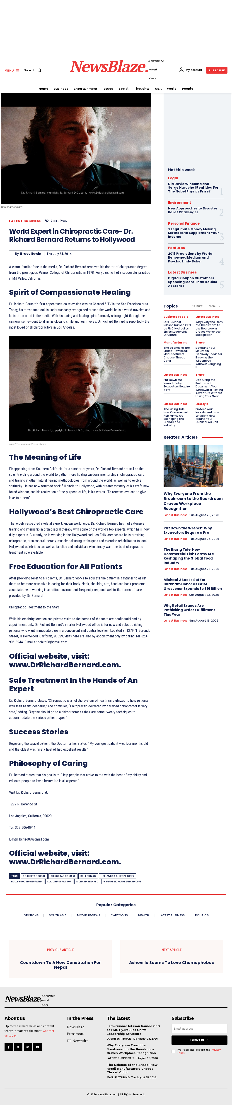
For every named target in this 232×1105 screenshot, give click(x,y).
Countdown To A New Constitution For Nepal (60, 965)
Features (176, 248)
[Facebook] (9, 1047)
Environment (179, 202)
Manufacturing (175, 342)
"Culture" (197, 306)
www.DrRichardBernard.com (122, 881)
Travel (200, 342)
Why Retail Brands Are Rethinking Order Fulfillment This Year (189, 610)
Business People (176, 316)
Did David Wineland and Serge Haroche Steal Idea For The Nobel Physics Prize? (193, 188)
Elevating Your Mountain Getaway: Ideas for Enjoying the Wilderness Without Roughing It (209, 357)
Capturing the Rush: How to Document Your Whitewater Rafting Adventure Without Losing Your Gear (209, 388)
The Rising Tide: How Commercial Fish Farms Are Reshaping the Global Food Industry (176, 417)
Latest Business (25, 221)
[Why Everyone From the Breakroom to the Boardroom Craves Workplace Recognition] (193, 466)
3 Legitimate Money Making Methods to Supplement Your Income (193, 233)
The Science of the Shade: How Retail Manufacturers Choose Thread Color (177, 354)
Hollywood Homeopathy (26, 881)
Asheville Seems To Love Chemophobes (171, 962)
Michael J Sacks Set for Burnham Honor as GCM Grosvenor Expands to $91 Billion (193, 584)
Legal (173, 178)
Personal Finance (184, 223)
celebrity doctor (34, 876)
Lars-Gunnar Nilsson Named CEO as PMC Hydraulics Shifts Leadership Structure (177, 328)
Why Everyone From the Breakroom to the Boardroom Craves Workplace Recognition (209, 328)
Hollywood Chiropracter (117, 876)
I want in (197, 1040)
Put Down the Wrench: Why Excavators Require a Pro (177, 385)
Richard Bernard (87, 881)
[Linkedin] (28, 1047)
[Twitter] (18, 1047)
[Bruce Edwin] (12, 254)
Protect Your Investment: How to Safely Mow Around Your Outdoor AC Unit (208, 415)
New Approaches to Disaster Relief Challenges (193, 210)
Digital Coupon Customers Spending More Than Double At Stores (192, 282)
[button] (33, 70)
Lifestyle (202, 404)
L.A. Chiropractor (59, 881)
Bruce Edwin (30, 254)
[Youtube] (37, 1047)
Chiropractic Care (63, 876)
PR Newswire (77, 1040)
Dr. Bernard (88, 876)
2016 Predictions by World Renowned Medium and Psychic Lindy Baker (190, 257)
